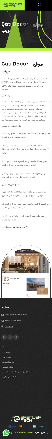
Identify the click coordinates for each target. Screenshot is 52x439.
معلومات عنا (5, 352)
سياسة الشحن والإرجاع (9, 376)
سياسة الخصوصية (7, 362)
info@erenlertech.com (16, 314)
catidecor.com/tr (20, 227)
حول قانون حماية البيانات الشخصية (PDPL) (16, 372)
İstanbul (9, 326)
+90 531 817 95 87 (13, 320)
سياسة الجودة (6, 357)
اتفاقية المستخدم (7, 367)
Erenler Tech (25, 432)
